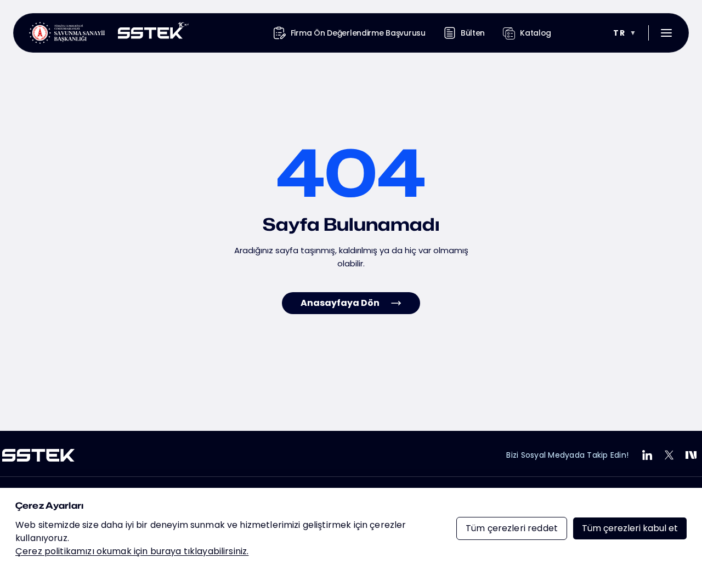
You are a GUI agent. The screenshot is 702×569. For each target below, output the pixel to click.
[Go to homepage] (109, 33)
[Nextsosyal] (691, 455)
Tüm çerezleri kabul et (630, 528)
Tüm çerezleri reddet (512, 528)
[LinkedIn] (647, 455)
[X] (669, 455)
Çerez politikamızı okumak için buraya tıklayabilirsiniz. (131, 551)
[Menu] (666, 32)
